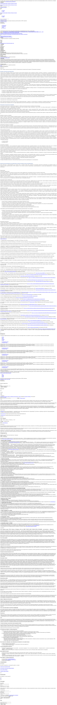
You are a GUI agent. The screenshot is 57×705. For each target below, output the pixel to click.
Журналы (1, 3)
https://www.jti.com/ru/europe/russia (27, 294)
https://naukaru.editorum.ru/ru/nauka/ (13, 449)
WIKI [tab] (3, 340)
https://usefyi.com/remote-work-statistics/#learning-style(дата (29, 304)
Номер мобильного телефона (4, 686)
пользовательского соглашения (13, 695)
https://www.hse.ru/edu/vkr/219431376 (10, 271)
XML (3, 375)
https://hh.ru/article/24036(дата (40, 288)
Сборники (12, 3)
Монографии (5, 3)
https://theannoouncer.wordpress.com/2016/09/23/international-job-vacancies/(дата (36, 316)
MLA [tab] (3, 337)
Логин (1, 702)
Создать (5, 397)
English (3, 11)
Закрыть (2, 697)
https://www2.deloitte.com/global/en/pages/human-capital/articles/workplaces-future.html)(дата (42, 277)
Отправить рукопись (3, 7)
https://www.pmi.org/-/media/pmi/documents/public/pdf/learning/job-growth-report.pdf (44, 312)
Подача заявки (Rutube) (3, 669)
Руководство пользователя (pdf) (5, 666)
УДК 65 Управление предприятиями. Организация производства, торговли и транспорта (13, 34)
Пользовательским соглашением (10, 1)
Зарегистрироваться (6, 697)
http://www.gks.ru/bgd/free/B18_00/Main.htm (34, 320)
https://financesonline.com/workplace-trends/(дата (43, 281)
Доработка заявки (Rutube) (4, 671)
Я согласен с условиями (5, 695)
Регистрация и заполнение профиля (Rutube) (7, 668)
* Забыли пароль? (22, 398)
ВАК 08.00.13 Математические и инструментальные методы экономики (11, 33)
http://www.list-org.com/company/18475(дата (40, 323)
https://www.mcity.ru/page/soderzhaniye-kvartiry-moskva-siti (24, 297)
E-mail (1, 691)
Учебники (9, 3)
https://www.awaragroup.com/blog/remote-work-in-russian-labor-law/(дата (37, 274)
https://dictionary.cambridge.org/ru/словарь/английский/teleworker (30, 300)
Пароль (1, 703)
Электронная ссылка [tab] (5, 341)
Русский (3, 10)
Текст (1, 65)
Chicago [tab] (3, 339)
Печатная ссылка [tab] (4, 342)
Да (0, 678)
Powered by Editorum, (28, 396)
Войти (18, 398)
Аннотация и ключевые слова (4, 57)
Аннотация (4, 26)
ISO (2, 374)
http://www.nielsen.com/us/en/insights (33, 327)
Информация (4, 25)
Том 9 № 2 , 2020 (40, 31)
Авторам (15, 3)
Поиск (1, 5)
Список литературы (3, 238)
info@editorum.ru (5, 422)
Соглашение (2, 396)
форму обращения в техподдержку (10, 659)
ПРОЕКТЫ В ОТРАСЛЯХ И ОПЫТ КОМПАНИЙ (11, 32)
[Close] (0, 332)
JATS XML (8, 379)
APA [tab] (3, 338)
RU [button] (0, 14)
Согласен (2, 2)
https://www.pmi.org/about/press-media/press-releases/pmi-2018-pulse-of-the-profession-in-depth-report (38, 308)
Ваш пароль (2, 692)
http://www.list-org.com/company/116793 (28, 323)
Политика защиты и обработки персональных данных (12, 396)
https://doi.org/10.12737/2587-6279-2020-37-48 (7, 43)
